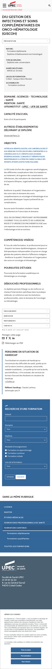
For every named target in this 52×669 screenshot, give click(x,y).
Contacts (8, 326)
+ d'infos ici (10, 381)
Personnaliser (26, 656)
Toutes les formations (16, 546)
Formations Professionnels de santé (24, 523)
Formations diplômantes (18, 533)
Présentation (10, 41)
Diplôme (8, 436)
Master (8, 512)
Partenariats (10, 321)
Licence (8, 507)
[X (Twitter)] (10, 339)
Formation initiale (15, 456)
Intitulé (8, 414)
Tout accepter (26, 650)
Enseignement (10, 311)
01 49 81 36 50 (9, 580)
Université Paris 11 (12, 135)
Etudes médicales (13, 517)
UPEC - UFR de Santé (35, 106)
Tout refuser (26, 662)
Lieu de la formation (13, 462)
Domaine (9, 425)
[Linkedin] (13, 339)
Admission (8, 316)
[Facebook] (6, 339)
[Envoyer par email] (3, 339)
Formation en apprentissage (20, 450)
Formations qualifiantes (18, 538)
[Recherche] (50, 3)
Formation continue (16, 453)
